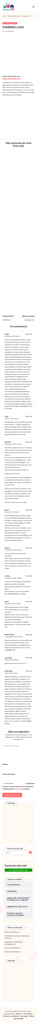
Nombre (5, 764)
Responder (29, 334)
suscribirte (17, 789)
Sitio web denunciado (9, 23)
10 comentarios (9, 31)
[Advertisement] (18, 55)
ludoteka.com (14, 932)
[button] (30, 852)
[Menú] (33, 6)
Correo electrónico (9, 774)
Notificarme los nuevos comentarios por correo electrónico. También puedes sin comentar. (18, 786)
